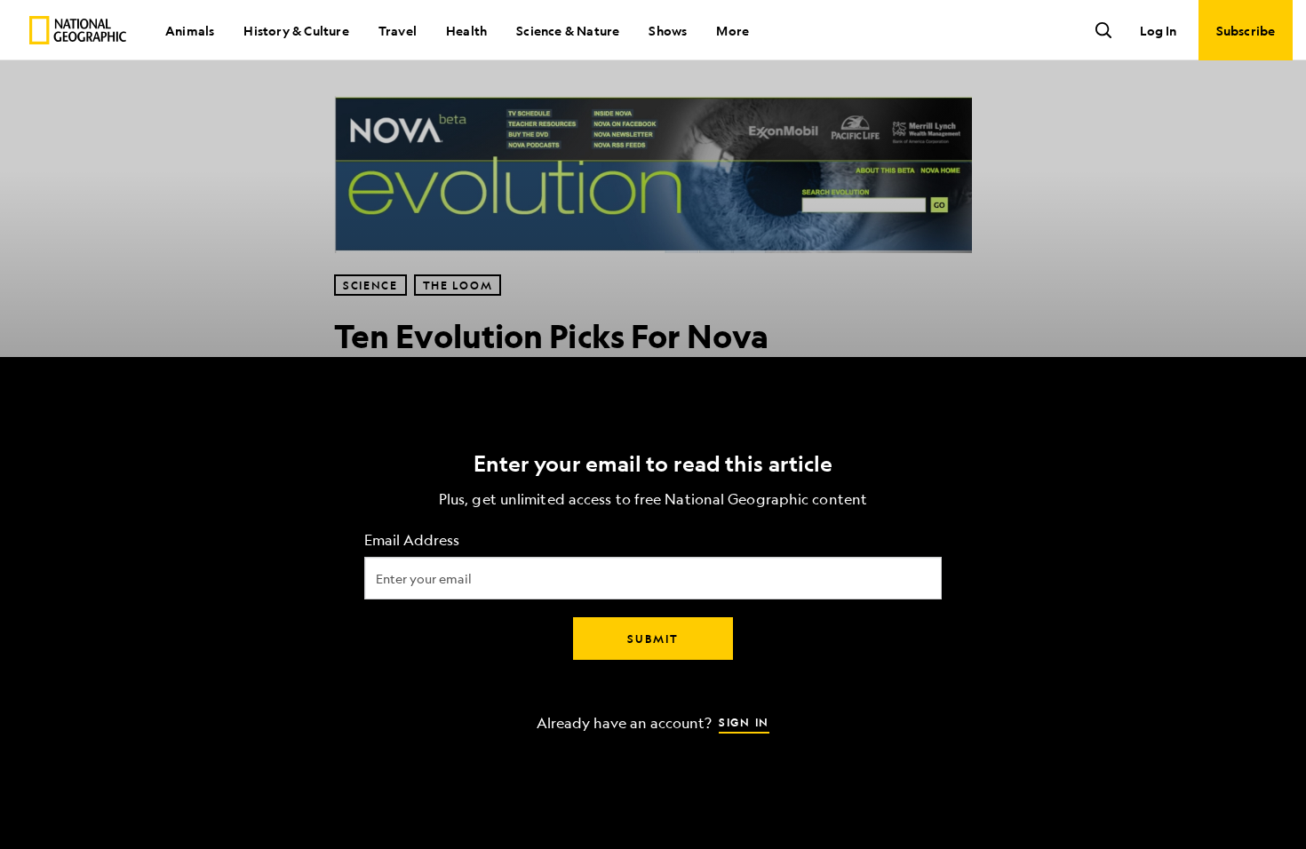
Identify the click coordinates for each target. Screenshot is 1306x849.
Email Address (411, 540)
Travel (397, 30)
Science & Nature (567, 30)
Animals (189, 30)
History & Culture (295, 30)
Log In (1158, 30)
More (732, 30)
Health (466, 30)
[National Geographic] (77, 30)
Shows (668, 30)
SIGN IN (744, 722)
